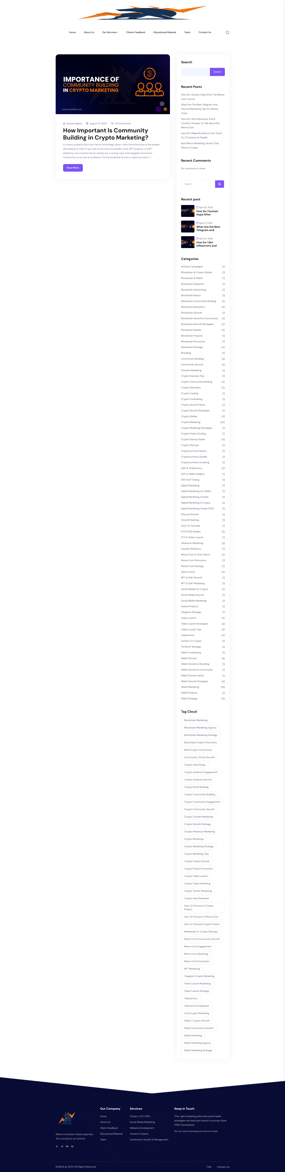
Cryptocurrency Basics (193, 450)
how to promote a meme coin (201, 916)
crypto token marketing (197, 883)
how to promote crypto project (202, 924)
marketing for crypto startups (201, 931)
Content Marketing (191, 370)
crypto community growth (199, 809)
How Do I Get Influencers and (206, 244)
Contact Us (205, 32)
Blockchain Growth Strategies (197, 324)
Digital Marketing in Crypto (195, 502)
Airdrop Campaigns (192, 266)
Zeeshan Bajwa (74, 123)
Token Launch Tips (191, 629)
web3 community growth (198, 1028)
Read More (73, 167)
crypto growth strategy (197, 824)
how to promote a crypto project (198, 907)
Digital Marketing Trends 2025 (197, 508)
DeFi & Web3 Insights (193, 473)
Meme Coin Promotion (193, 560)
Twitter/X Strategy (191, 646)
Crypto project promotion (198, 868)
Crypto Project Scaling (193, 433)
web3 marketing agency (197, 1042)
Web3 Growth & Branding (195, 663)
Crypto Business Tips (192, 376)
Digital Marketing (190, 485)
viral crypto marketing (196, 1013)
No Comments (123, 123)
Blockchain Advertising (193, 289)
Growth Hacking (190, 519)
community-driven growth (199, 757)
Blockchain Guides (191, 329)
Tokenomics (187, 635)
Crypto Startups (190, 445)
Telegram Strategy (191, 612)
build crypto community (198, 749)
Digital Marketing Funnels (195, 496)
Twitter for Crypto (191, 640)
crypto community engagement (202, 801)
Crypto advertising (194, 764)
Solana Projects (189, 606)
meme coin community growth (202, 939)
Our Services (109, 32)
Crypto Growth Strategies (195, 410)
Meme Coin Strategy (192, 566)
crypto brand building (196, 787)
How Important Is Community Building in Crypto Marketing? (105, 133)
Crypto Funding (189, 393)
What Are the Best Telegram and (208, 228)
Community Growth (192, 364)
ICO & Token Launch (192, 537)
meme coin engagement (197, 946)
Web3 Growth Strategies (194, 681)
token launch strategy (196, 991)
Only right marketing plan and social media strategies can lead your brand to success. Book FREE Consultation (200, 1120)
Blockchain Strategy (192, 347)
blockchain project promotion (200, 742)
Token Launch (188, 617)
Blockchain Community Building (198, 301)
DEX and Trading (190, 479)
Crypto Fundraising (191, 399)
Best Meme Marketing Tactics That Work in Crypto (200, 145)
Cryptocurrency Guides (194, 456)
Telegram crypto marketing (199, 976)
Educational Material (164, 32)
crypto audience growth (198, 779)
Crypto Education (191, 387)
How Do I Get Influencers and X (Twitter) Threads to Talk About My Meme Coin (200, 123)
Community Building (192, 358)
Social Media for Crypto (194, 589)
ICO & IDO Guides (191, 531)
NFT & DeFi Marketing (193, 583)
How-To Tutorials (190, 525)
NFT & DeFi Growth (191, 577)
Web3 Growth (189, 658)
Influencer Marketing (192, 543)
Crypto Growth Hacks (193, 404)
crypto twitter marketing (198, 890)
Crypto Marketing (190, 422)
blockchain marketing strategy (200, 735)
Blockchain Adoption (192, 283)
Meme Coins (188, 571)
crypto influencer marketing (199, 831)
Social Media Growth (192, 594)
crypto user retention (196, 898)
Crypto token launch (196, 876)
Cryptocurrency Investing (195, 462)
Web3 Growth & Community (197, 669)
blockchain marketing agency (200, 727)
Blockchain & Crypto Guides (196, 272)
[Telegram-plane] (62, 1146)
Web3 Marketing (190, 687)
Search (186, 62)
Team (187, 32)
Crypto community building (199, 794)
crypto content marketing (198, 816)
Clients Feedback (135, 32)
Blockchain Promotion (193, 341)
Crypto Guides (189, 416)
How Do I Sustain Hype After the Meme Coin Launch (202, 96)
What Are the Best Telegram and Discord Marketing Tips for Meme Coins (199, 109)
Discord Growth (190, 514)
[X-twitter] (57, 1146)
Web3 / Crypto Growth (197, 1020)
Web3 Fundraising (191, 652)
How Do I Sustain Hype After (207, 212)
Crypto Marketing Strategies (196, 427)
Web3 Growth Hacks (192, 675)
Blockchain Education (193, 306)
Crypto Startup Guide (193, 439)
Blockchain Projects (192, 335)
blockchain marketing (196, 720)
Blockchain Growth (191, 312)
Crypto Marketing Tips (196, 853)
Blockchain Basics (191, 295)
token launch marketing (197, 983)
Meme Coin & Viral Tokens (195, 554)
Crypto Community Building (196, 381)
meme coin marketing (196, 953)
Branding (186, 352)
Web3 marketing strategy (198, 1050)
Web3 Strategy (189, 698)
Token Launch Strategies (194, 623)
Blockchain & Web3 (191, 278)
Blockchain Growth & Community (199, 318)
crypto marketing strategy (198, 846)
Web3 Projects (189, 692)
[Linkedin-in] (72, 1146)
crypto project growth (196, 861)
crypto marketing (194, 839)
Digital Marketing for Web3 (196, 491)
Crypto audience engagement (200, 772)
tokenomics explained (196, 1005)
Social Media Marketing (194, 600)
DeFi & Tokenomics (191, 468)
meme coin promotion (196, 961)
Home (72, 32)
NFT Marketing (192, 968)
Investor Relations (191, 548)
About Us (89, 32)
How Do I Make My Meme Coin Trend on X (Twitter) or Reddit (201, 135)
